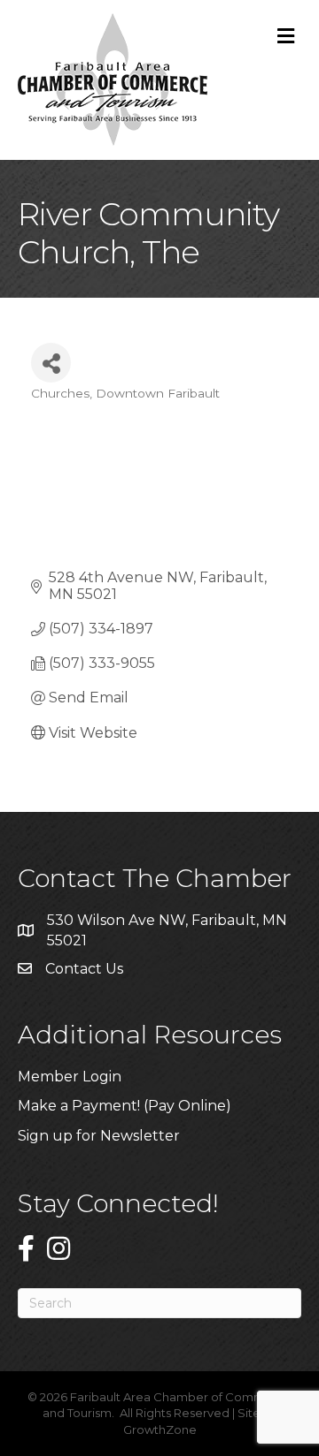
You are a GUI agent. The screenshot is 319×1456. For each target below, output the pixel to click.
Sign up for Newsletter (99, 1135)
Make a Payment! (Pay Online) (126, 1105)
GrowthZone (160, 1429)
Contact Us (84, 968)
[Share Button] (51, 363)
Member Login (69, 1076)
